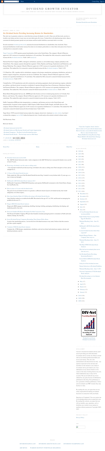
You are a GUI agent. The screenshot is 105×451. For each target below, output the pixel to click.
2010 (80, 295)
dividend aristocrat (17, 57)
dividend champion (52, 68)
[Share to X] (20, 138)
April (81, 284)
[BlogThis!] (18, 138)
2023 (80, 159)
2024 (80, 156)
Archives (23, 448)
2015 (80, 180)
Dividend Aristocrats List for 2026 (16, 158)
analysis (33, 57)
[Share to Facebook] (22, 138)
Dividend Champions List (74, 444)
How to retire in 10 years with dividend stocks (20, 188)
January (82, 292)
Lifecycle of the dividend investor (88, 263)
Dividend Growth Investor (52, 8)
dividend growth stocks (19, 44)
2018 (80, 172)
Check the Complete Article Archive (89, 127)
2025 (80, 154)
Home (37, 147)
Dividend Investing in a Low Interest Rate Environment (89, 277)
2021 (80, 164)
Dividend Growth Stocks (89, 338)
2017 (80, 175)
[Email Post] (13, 137)
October (82, 199)
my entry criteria (57, 113)
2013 (80, 186)
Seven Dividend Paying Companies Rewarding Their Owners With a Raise (27, 219)
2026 (80, 151)
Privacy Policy (80, 417)
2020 (80, 167)
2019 (80, 170)
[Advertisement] (40, 20)
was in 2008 (19, 115)
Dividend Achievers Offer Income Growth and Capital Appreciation (22, 130)
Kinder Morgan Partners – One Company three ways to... (87, 236)
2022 (80, 162)
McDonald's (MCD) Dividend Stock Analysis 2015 (21, 181)
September (83, 202)
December (83, 193)
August (82, 204)
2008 (80, 301)
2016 (80, 178)
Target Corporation (8, 53)
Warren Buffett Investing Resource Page (89, 135)
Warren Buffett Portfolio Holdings (45, 448)
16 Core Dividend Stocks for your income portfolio (88, 213)
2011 (80, 191)
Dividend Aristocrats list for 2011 (13, 128)
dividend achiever (52, 89)
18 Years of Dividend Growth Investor (17, 173)
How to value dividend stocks (89, 133)
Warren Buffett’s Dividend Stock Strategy (89, 137)
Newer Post (6, 147)
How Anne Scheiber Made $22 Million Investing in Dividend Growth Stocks (28, 196)
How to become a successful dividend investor (89, 131)
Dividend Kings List (28, 444)
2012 (80, 188)
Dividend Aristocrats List (89, 139)
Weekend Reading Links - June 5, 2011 (90, 269)
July (81, 207)
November (83, 196)
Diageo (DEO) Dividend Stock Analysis (18, 204)
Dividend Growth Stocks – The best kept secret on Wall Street (21, 134)
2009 (80, 298)
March (82, 287)
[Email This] (16, 138)
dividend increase (15, 140)
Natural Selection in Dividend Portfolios (90, 266)
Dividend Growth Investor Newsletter (86, 22)
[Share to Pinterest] (24, 138)
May (81, 281)
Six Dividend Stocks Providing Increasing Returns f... (88, 255)
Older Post (69, 147)
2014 (80, 183)
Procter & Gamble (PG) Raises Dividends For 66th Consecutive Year (26, 211)
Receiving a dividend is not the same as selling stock (22, 165)
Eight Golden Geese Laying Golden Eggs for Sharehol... (89, 218)
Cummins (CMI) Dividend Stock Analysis (18, 227)
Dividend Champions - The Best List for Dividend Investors (20, 132)
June (81, 210)
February (82, 289)
